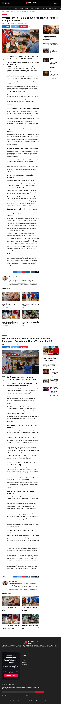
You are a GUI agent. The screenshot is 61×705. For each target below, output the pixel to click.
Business (26, 8)
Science (51, 8)
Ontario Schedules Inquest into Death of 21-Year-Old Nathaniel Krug (54, 381)
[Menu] (2, 8)
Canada (17, 8)
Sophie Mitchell (8, 23)
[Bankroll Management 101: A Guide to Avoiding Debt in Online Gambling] (46, 371)
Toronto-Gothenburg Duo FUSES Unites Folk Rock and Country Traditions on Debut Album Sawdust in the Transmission (54, 63)
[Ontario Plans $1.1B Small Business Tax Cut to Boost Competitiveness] (20, 41)
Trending (12, 8)
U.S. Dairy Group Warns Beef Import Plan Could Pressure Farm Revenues (10, 304)
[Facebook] (3, 59)
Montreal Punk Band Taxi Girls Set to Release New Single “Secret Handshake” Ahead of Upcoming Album (54, 391)
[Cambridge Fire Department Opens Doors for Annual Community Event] (51, 350)
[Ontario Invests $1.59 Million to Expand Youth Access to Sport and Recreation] (30, 296)
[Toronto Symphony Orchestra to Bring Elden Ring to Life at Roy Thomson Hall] (46, 73)
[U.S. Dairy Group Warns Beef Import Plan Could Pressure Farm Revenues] (11, 296)
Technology (44, 8)
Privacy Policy (24, 695)
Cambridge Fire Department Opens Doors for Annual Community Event (50, 358)
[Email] (3, 70)
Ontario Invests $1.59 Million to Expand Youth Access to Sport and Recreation (30, 304)
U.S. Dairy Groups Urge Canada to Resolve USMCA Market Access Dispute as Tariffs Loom (10, 322)
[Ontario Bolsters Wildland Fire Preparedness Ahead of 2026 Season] (51, 29)
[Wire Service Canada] (30, 3)
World (21, 8)
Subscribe (55, 3)
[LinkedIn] (3, 64)
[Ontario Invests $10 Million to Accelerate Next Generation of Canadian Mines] (46, 50)
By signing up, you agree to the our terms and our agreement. (17, 695)
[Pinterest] (3, 67)
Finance (32, 8)
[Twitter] (3, 62)
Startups (37, 8)
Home (7, 8)
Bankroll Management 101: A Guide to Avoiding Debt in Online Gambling (54, 372)
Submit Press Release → (11, 675)
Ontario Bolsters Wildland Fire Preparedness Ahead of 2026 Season (51, 37)
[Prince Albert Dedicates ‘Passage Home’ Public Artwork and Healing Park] (30, 314)
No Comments (20, 23)
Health (55, 8)
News (43, 41)
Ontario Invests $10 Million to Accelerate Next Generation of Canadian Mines (54, 51)
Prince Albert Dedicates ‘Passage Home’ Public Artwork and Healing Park (30, 322)
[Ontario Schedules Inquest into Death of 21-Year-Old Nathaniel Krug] (46, 381)
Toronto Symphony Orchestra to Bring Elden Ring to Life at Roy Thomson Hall (54, 74)
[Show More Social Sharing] (29, 26)
